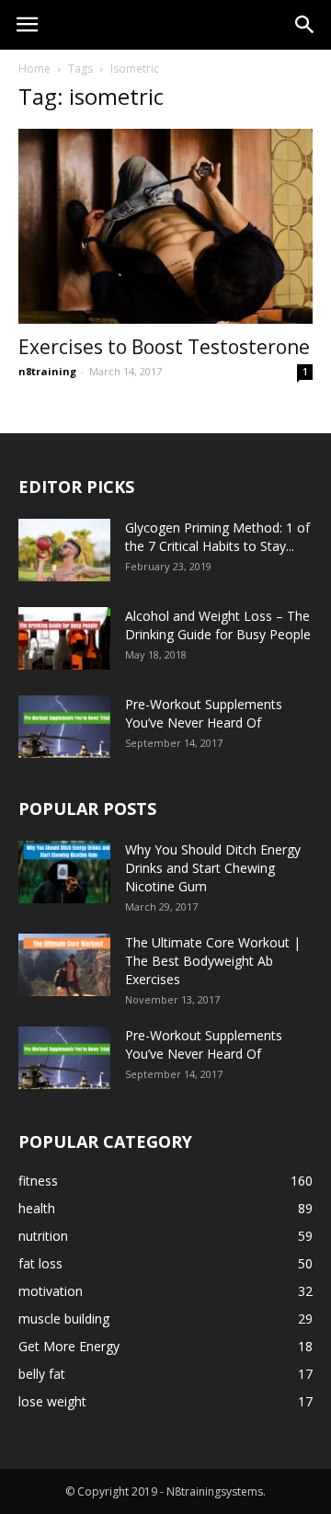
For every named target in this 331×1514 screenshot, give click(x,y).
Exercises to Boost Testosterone (164, 347)
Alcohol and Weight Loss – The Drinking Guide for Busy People (218, 625)
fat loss (40, 1263)
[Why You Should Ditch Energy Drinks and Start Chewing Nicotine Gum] (64, 872)
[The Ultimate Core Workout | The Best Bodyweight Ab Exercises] (64, 965)
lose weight (52, 1401)
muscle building (63, 1318)
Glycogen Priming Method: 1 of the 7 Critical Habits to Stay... (217, 537)
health (36, 1208)
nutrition (43, 1235)
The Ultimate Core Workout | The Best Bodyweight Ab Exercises (213, 961)
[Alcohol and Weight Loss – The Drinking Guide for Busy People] (64, 639)
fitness (38, 1180)
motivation (50, 1291)
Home (34, 68)
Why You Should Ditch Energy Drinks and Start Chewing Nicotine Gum (213, 868)
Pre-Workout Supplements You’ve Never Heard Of (203, 713)
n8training (47, 371)
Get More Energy (69, 1346)
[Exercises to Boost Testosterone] (165, 226)
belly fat (41, 1373)
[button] (305, 25)
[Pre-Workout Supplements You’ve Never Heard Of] (64, 727)
